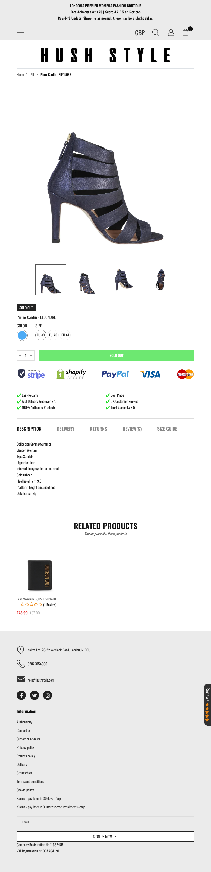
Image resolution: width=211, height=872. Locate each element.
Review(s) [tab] (132, 428)
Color (22, 326)
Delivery (22, 764)
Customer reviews (28, 739)
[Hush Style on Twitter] (34, 695)
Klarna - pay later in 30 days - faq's (39, 798)
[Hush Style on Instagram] (47, 695)
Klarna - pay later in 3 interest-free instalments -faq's (51, 806)
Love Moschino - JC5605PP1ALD (36, 598)
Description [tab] (29, 428)
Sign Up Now (102, 836)
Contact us (23, 730)
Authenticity (24, 722)
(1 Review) (49, 604)
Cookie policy (25, 789)
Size (38, 326)
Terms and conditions (30, 781)
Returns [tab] (98, 428)
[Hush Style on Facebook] (21, 695)
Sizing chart (24, 772)
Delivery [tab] (65, 428)
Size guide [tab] (167, 428)
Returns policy (26, 755)
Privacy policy (25, 747)
